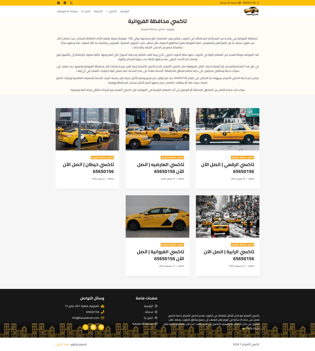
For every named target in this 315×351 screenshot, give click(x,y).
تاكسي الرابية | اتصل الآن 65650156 (229, 255)
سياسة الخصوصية (67, 11)
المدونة (98, 11)
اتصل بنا (86, 11)
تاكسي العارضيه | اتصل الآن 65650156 (160, 168)
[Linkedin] (65, 3)
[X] (71, 3)
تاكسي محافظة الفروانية (242, 157)
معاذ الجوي (62, 344)
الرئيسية (124, 11)
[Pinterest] (58, 3)
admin (251, 179)
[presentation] (227, 129)
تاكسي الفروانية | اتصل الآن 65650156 (160, 255)
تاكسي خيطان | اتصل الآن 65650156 (88, 168)
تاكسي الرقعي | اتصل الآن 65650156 (227, 168)
